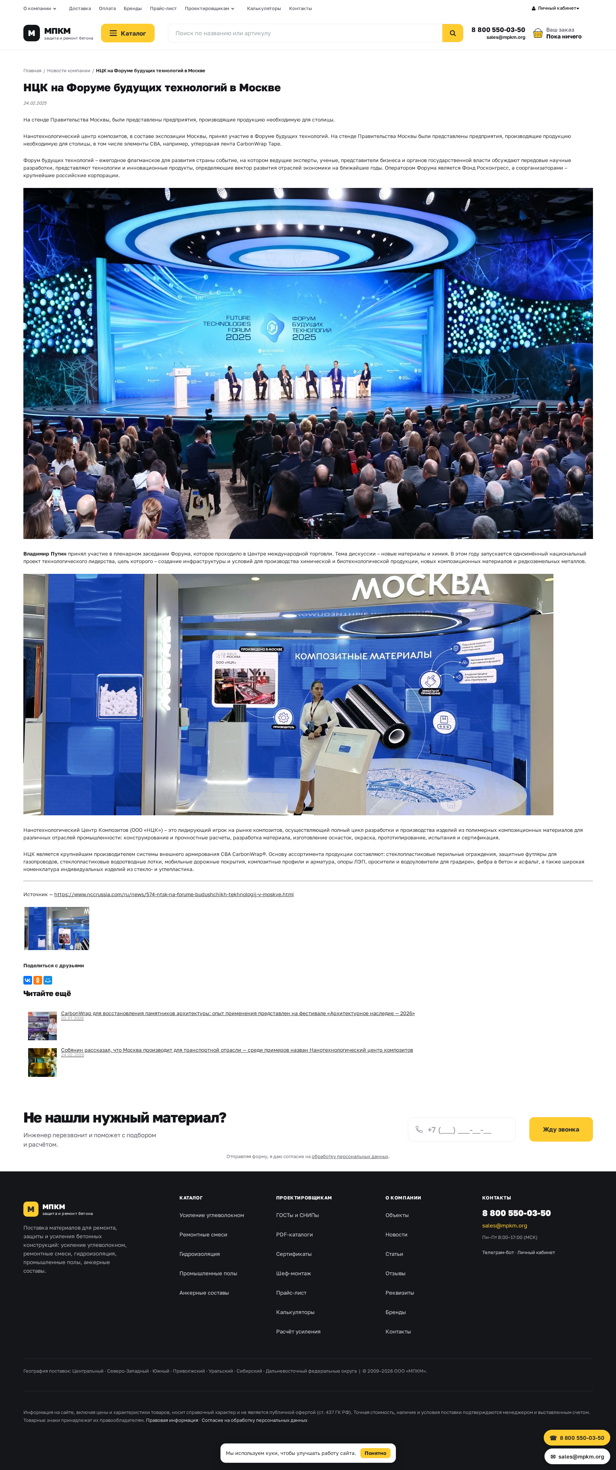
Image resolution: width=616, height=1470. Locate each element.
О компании (37, 8)
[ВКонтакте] (27, 980)
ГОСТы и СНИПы (297, 1215)
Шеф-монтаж (293, 1273)
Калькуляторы (264, 8)
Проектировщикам (207, 8)
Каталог (190, 1198)
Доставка (80, 8)
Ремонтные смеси (203, 1234)
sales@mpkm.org (506, 37)
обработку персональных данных (350, 1156)
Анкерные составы (204, 1292)
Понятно (375, 1453)
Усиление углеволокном (211, 1215)
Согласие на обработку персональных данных (254, 1420)
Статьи (394, 1253)
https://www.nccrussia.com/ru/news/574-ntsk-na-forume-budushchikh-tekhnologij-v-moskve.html (174, 894)
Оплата (107, 8)
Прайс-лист (163, 8)
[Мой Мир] (48, 980)
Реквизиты (399, 1292)
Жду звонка (561, 1129)
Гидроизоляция (199, 1253)
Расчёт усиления (298, 1331)
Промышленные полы (208, 1273)
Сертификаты (294, 1253)
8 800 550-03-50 (498, 29)
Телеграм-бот (498, 1252)
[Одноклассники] (37, 980)
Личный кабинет (557, 8)
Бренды (133, 8)
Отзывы (395, 1273)
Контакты (300, 8)
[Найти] (452, 33)
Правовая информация (172, 1420)
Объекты (397, 1215)
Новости (396, 1234)
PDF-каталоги (294, 1234)
